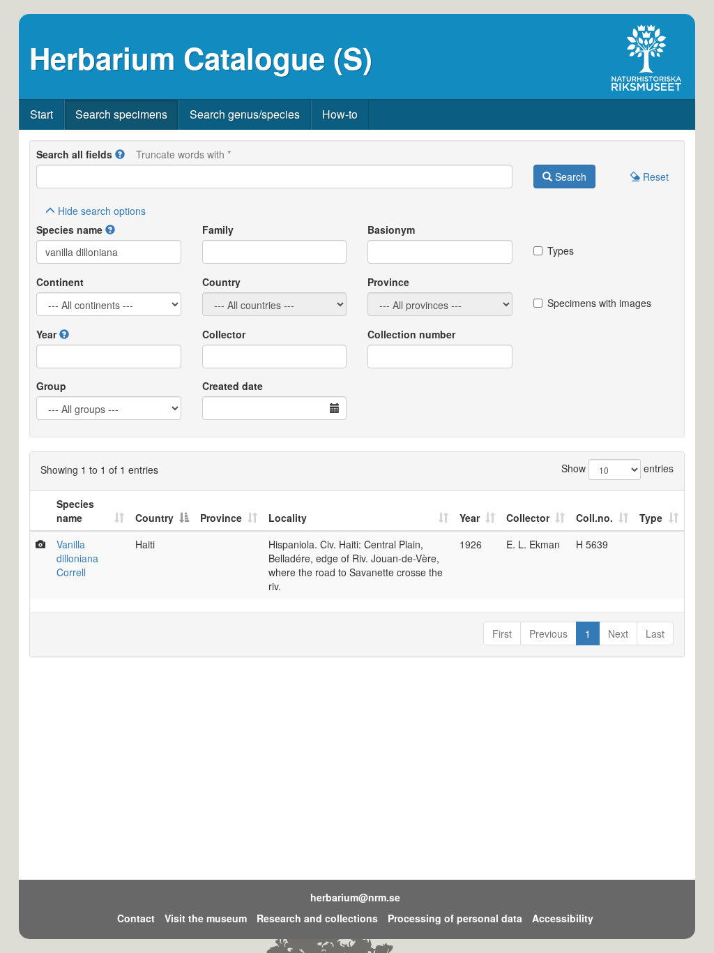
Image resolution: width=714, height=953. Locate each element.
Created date (232, 386)
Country (221, 282)
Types (560, 250)
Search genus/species (245, 114)
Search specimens (121, 114)
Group (51, 386)
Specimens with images (599, 303)
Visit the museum (206, 918)
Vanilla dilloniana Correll (77, 558)
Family (218, 230)
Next (618, 633)
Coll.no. (594, 518)
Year (46, 334)
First (502, 633)
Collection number (411, 334)
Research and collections (317, 918)
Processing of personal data (455, 918)
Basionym (391, 230)
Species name (69, 230)
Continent (60, 282)
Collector (223, 334)
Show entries (617, 468)
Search (569, 176)
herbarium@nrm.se (355, 897)
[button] (120, 154)
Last (655, 633)
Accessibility (562, 918)
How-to (340, 114)
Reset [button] (654, 176)
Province (388, 282)
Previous (548, 633)
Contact (136, 918)
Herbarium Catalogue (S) (200, 58)
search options (102, 211)
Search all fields (74, 154)
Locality (287, 518)
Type (650, 518)
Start (41, 114)
